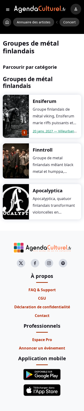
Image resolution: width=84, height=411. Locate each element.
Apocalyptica (48, 190)
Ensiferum (44, 101)
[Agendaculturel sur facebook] (35, 263)
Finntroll (42, 150)
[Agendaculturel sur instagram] (49, 263)
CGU (42, 298)
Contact (42, 315)
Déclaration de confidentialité (42, 306)
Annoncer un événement (42, 348)
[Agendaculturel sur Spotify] (63, 263)
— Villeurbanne (55, 131)
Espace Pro (42, 339)
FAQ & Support (42, 289)
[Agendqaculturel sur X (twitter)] (21, 263)
